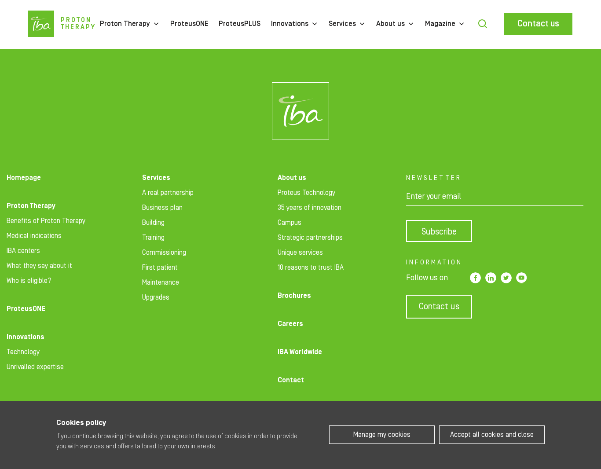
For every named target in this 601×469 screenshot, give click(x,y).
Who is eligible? (29, 281)
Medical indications (34, 236)
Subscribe (439, 232)
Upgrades (155, 297)
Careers (290, 324)
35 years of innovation (309, 208)
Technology (23, 352)
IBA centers (23, 251)
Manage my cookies (381, 435)
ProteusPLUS (239, 24)
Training (153, 238)
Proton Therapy (125, 24)
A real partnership (168, 193)
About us (390, 24)
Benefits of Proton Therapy (46, 221)
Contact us (538, 24)
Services (342, 24)
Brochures (294, 296)
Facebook (475, 277)
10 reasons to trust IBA (311, 267)
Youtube (521, 277)
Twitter (506, 277)
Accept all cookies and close (492, 435)
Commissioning (164, 252)
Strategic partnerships (310, 238)
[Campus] (300, 110)
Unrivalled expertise (35, 367)
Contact (291, 380)
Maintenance (160, 282)
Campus (289, 223)
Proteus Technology (306, 193)
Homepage (24, 178)
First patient (160, 267)
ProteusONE (189, 24)
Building (153, 223)
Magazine (440, 24)
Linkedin (490, 277)
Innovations (289, 24)
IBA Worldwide (300, 352)
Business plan (162, 208)
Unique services (300, 252)
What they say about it (39, 266)
